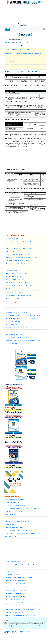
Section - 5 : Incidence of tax (13, 62)
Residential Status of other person (14, 57)
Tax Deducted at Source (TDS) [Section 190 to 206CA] (18, 577)
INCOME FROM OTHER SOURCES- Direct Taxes (17, 328)
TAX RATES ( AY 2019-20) (12, 270)
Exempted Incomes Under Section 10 (14, 593)
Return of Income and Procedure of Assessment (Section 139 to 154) (22, 609)
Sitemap (27, 631)
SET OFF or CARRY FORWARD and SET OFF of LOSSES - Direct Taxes (22, 315)
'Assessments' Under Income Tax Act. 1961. (16, 599)
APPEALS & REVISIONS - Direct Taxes (14, 306)
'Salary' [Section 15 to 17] (11, 571)
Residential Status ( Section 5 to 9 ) (14, 238)
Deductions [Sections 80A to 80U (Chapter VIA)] (17, 590)
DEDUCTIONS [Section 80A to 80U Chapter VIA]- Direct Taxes (20, 318)
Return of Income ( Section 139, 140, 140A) (16, 273)
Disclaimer (21, 631)
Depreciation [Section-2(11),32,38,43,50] (16, 292)
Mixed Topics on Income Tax (13, 298)
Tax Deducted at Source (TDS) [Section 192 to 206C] (19, 286)
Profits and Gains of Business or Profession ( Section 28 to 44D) (21, 257)
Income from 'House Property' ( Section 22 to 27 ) (18, 248)
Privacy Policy (14, 631)
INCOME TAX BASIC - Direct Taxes (14, 334)
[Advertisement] (25, 13)
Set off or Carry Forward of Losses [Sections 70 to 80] (18, 587)
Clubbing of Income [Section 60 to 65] (15, 584)
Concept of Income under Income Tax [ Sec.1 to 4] (18, 242)
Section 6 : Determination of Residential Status (17, 49)
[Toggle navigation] (44, 29)
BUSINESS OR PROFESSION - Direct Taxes (16, 312)
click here (12, 628)
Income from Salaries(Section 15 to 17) (15, 245)
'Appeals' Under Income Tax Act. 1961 (15, 603)
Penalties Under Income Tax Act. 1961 (15, 612)
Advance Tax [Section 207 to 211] (14, 276)
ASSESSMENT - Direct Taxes (12, 309)
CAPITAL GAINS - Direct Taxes (12, 321)
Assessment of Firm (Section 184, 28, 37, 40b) (17, 282)
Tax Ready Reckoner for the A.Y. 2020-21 (15, 561)
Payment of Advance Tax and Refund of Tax (16, 606)
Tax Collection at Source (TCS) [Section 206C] (16, 596)
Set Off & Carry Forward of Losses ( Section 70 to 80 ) (19, 267)
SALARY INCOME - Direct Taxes (13, 331)
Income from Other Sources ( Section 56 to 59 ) (17, 254)
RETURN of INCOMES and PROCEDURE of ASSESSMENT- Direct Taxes (23, 340)
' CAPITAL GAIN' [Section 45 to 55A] (14, 568)
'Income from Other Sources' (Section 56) (15, 580)
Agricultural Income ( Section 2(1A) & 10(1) (16, 279)
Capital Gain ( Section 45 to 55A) (14, 251)
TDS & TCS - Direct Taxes (11, 343)
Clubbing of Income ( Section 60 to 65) (15, 264)
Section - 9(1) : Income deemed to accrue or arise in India (20, 66)
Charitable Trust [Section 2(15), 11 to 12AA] (16, 289)
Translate (29, 25)
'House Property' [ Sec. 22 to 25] (13, 574)
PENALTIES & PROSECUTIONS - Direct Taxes (16, 337)
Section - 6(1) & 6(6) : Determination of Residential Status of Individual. (23, 53)
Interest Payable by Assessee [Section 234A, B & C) (18, 295)
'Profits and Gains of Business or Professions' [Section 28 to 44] (21, 565)
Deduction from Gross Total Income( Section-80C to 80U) (20, 260)
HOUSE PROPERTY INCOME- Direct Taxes (15, 324)
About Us (7, 631)
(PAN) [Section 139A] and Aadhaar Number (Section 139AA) (20, 615)
